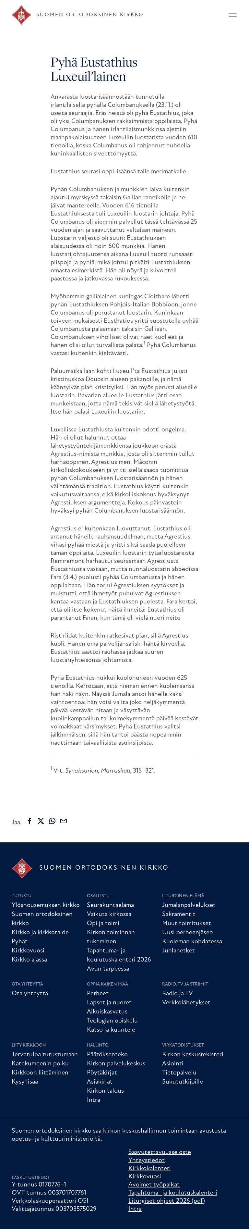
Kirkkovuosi (28, 951)
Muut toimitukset (186, 923)
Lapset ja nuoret (109, 1002)
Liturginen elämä (183, 896)
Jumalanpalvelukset (189, 905)
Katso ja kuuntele (111, 1030)
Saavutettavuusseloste (159, 1152)
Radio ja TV (177, 993)
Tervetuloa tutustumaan (45, 1054)
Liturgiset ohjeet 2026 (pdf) (166, 1201)
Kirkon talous (105, 1091)
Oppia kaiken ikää (107, 984)
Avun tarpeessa (108, 969)
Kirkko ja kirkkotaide (40, 932)
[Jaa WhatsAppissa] (52, 821)
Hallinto (98, 1045)
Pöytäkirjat (102, 1073)
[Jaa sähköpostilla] (63, 821)
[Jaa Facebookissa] (29, 821)
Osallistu (98, 896)
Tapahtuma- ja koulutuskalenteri (172, 1193)
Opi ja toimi (103, 923)
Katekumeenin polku (40, 1064)
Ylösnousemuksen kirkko (46, 905)
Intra (93, 1100)
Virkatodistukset (183, 1045)
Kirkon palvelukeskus (116, 1064)
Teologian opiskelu (112, 1021)
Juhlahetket (178, 951)
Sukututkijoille (182, 1082)
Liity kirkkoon (29, 1045)
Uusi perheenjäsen (187, 932)
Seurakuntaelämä (110, 905)
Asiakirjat (100, 1082)
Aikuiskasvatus (107, 1012)
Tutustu (21, 896)
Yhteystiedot (146, 1160)
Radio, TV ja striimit (185, 984)
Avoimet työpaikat (154, 1185)
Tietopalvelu (179, 1073)
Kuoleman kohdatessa (192, 941)
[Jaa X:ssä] (41, 821)
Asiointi (173, 1064)
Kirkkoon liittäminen (40, 1073)
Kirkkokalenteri (149, 1168)
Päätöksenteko (107, 1054)
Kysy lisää (25, 1082)
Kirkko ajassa (29, 960)
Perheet (98, 993)
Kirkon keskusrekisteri (192, 1054)
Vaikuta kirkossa (109, 914)
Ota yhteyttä (27, 984)
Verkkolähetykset (186, 1002)
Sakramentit (179, 914)
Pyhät (20, 941)
